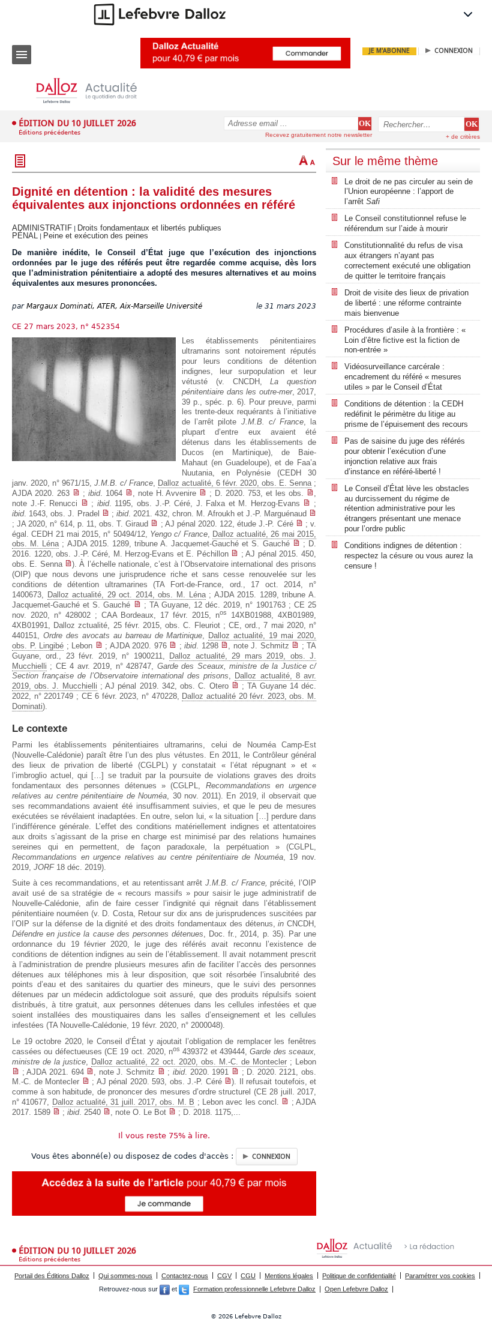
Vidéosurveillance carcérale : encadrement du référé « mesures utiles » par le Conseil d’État (402, 376)
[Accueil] (96, 91)
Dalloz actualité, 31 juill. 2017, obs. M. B (123, 1101)
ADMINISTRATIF (42, 227)
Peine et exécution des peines (95, 235)
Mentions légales (289, 1275)
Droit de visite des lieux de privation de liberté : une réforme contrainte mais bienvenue (406, 303)
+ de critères (463, 136)
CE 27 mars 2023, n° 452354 (66, 326)
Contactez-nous (184, 1275)
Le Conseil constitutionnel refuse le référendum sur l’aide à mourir (405, 223)
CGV (224, 1275)
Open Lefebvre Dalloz (356, 1289)
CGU (248, 1275)
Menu (21, 54)
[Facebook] (165, 1289)
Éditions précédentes (49, 132)
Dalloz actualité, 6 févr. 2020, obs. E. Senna (234, 482)
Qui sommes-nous (125, 1275)
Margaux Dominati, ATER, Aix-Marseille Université (114, 306)
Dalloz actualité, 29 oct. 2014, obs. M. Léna (126, 594)
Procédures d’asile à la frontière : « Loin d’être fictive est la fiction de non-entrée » (405, 340)
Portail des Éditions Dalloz (51, 1275)
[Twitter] (184, 1289)
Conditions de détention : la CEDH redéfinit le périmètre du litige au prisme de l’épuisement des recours (406, 414)
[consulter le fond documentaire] (76, 493)
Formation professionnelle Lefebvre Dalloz (254, 1289)
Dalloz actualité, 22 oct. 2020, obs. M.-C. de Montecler (189, 1061)
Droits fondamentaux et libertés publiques (149, 227)
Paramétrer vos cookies (440, 1275)
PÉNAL (25, 235)
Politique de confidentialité (359, 1275)
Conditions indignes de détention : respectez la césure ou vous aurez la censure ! (408, 555)
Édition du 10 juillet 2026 (77, 123)
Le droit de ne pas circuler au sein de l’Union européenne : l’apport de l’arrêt (408, 192)
